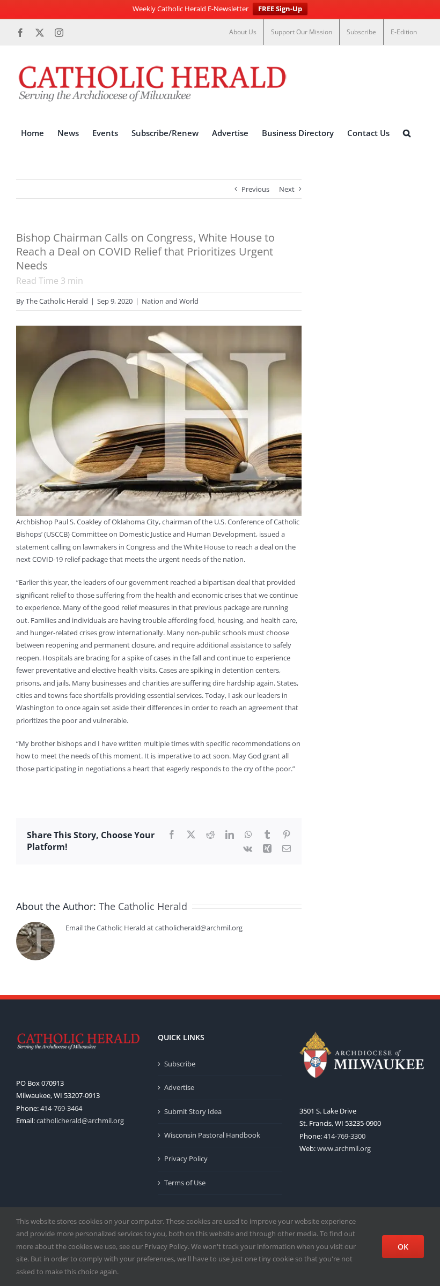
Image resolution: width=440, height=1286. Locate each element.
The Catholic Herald (57, 301)
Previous (255, 189)
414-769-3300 (344, 1136)
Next (287, 189)
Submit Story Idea (193, 1111)
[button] (406, 133)
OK (403, 1247)
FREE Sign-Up (280, 8)
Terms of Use (185, 1182)
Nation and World (170, 301)
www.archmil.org (344, 1148)
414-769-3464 (61, 1108)
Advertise (179, 1087)
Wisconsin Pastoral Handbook (212, 1135)
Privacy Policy (186, 1158)
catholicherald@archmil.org (80, 1120)
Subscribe (179, 1064)
